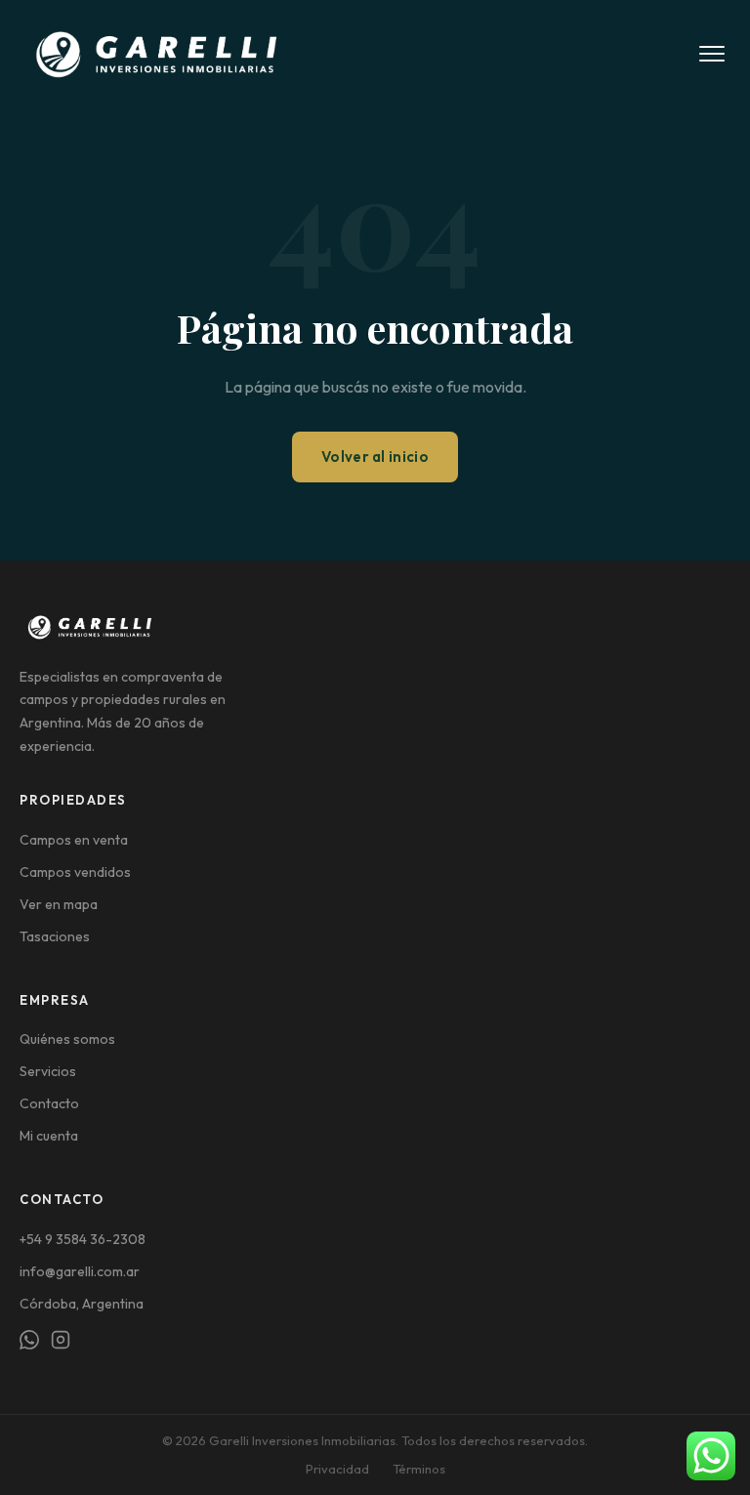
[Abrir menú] (711, 53)
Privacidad (337, 1468)
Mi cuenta (49, 1135)
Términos (419, 1468)
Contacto (49, 1103)
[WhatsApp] (29, 1342)
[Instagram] (60, 1342)
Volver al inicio (375, 456)
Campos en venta (74, 840)
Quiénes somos (67, 1039)
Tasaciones (55, 936)
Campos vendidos (75, 872)
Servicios (48, 1071)
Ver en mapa (59, 904)
